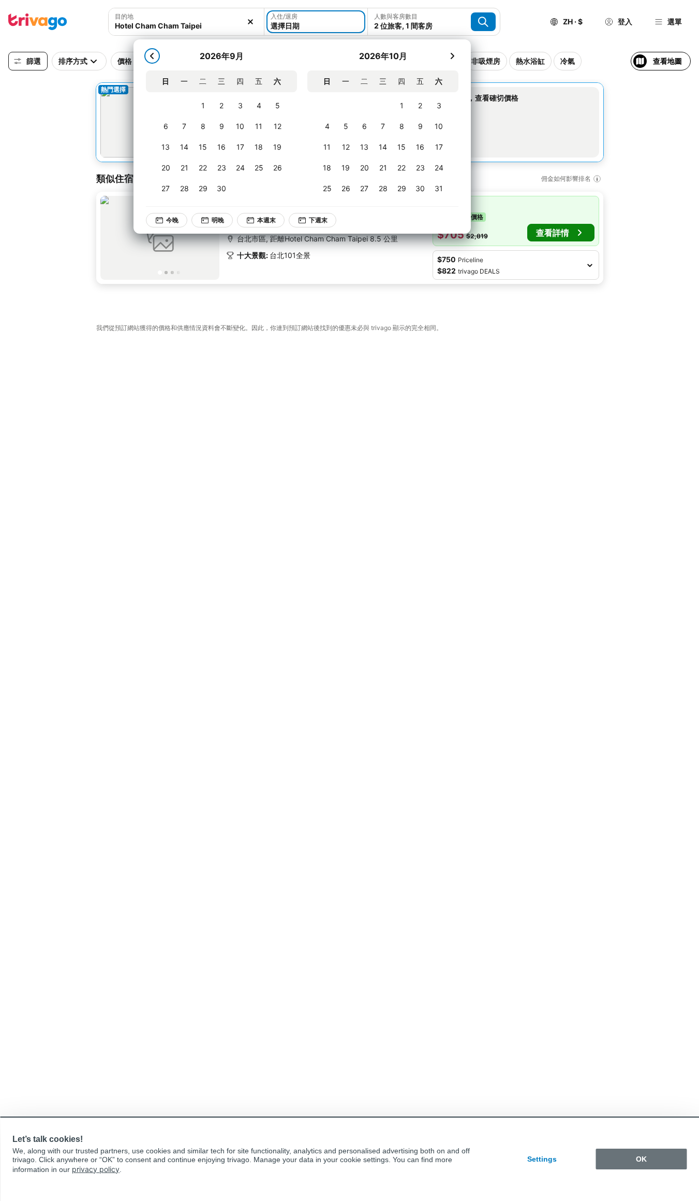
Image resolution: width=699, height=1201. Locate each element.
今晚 (172, 220)
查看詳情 (552, 232)
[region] (159, 238)
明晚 (218, 220)
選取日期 (453, 109)
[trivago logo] (37, 21)
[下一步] (452, 56)
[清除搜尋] (250, 21)
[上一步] (152, 56)
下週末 (318, 220)
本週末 (266, 220)
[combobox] (186, 25)
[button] (516, 221)
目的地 (124, 16)
